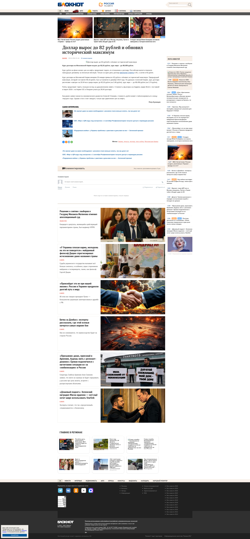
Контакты (124, 488)
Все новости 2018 (172, 502)
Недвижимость (91, 481)
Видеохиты (133, 481)
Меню (67, 11)
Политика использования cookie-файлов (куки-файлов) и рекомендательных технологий (111, 521)
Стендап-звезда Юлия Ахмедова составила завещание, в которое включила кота (180, 139)
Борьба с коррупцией (135, 14)
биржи (120, 141)
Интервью (78, 481)
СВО (61, 14)
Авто (102, 481)
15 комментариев (86, 58)
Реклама (124, 486)
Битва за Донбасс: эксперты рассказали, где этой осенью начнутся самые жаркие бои (179, 172)
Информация (125, 493)
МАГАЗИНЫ (137, 11)
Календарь (145, 481)
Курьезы (149, 14)
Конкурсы (121, 481)
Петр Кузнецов (154, 102)
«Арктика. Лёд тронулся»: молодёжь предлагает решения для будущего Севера (179, 108)
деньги (126, 141)
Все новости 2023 (172, 491)
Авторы (123, 491)
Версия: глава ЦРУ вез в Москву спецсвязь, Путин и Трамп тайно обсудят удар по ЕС (178, 190)
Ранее (74, 187)
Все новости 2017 (172, 505)
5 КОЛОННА (122, 11)
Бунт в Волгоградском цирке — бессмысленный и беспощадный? (81, 461)
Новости (68, 481)
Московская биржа (151, 141)
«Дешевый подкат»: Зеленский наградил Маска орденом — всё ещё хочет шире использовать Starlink (180, 231)
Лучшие (67, 187)
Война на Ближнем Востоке (74, 14)
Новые (60, 187)
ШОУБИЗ (108, 11)
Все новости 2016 (172, 507)
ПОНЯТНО (14, 535)
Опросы (111, 481)
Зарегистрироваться (150, 491)
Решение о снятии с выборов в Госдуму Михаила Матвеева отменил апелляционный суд (179, 65)
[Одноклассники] (66, 142)
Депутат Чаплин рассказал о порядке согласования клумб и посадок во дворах (179, 199)
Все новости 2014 (172, 512)
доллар (132, 141)
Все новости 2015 (172, 509)
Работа (95, 11)
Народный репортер (160, 481)
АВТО (81, 11)
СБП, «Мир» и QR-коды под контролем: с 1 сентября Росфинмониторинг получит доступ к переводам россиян (114, 121)
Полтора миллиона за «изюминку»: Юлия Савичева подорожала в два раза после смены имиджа (178, 221)
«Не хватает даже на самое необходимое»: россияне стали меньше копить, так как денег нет (107, 111)
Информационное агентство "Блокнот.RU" (177, 536)
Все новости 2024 (172, 488)
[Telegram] (69, 142)
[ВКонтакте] (63, 142)
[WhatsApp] (72, 142)
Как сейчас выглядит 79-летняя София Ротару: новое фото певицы (180, 181)
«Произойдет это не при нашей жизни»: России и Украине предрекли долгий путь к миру (180, 130)
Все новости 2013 (172, 514)
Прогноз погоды (119, 14)
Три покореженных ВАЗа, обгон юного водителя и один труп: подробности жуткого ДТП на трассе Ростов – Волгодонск (150, 463)
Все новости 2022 (172, 493)
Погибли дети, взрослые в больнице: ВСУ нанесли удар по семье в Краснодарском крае (81, 443)
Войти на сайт (148, 488)
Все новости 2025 (172, 486)
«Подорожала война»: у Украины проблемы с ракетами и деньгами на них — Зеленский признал (108, 130)
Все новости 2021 (172, 495)
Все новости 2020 (172, 498)
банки (64, 58)
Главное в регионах (71, 432)
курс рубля (140, 141)
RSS (145, 493)
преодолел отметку (127, 73)
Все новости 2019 (172, 500)
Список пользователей (151, 486)
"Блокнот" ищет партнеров (153, 536)
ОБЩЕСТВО (63, 221)
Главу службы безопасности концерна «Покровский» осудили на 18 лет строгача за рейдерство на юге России (150, 443)
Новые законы (105, 14)
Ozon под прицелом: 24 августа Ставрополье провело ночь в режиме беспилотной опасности (115, 443)
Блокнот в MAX (91, 14)
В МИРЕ (62, 260)
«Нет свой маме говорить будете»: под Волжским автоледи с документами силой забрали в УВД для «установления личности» (116, 464)
